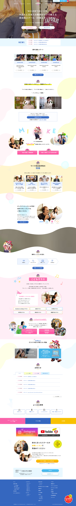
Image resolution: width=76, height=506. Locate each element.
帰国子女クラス (28, 490)
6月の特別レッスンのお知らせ (43, 40)
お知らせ (39, 494)
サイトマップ (53, 497)
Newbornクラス (28, 483)
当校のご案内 (15, 483)
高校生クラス (28, 489)
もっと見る (56, 396)
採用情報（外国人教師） (54, 493)
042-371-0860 (42, 119)
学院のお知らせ (41, 498)
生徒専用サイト (39, 22)
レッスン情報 (40, 496)
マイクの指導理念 (16, 485)
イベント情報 (30, 40)
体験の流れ (40, 488)
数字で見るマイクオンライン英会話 (43, 486)
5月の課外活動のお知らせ (42, 42)
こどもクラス (29, 27)
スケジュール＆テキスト (54, 485)
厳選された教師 (16, 486)
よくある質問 (40, 492)
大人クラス (47, 27)
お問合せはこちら (38, 117)
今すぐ (47, 461)
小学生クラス (28, 487)
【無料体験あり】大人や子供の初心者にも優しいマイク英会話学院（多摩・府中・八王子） (24, 504)
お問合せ (50, 470)
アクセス (52, 481)
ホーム (14, 481)
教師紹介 (39, 490)
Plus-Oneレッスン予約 (54, 487)
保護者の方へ (53, 483)
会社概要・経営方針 (16, 489)
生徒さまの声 (40, 481)
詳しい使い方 (23, 222)
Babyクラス (28, 484)
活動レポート (40, 500)
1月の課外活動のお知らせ (31, 388)
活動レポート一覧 (38, 74)
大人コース (28, 495)
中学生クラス (28, 488)
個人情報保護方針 (53, 495)
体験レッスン (38, 268)
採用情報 (52, 491)
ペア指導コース (28, 494)
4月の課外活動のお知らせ (42, 44)
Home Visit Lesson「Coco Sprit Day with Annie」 (35, 392)
